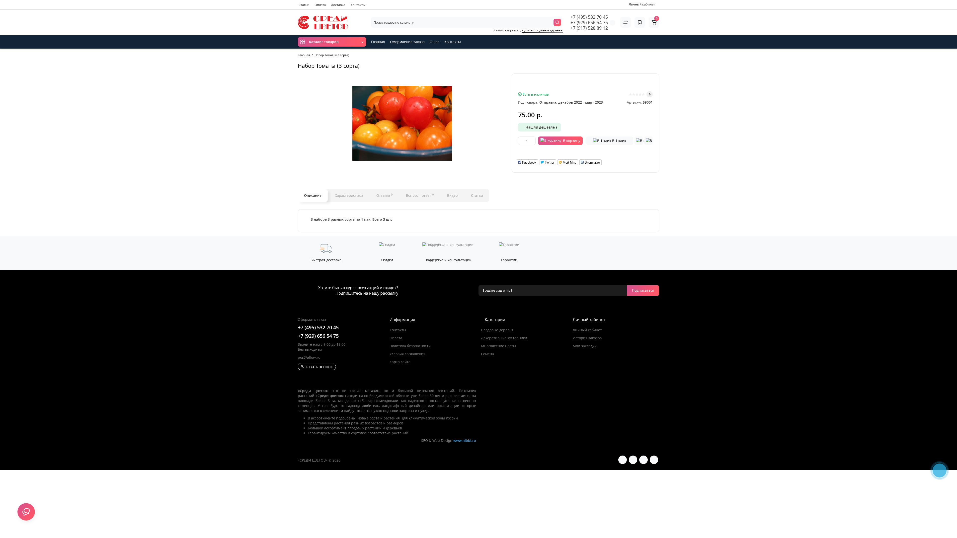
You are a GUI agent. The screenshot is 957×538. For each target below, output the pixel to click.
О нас (434, 41)
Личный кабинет (587, 330)
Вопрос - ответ (420, 195)
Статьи (304, 4)
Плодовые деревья (497, 330)
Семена (487, 353)
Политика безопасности (410, 345)
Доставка (338, 4)
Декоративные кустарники (504, 338)
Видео (452, 195)
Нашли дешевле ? (541, 127)
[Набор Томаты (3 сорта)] (402, 123)
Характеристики (349, 195)
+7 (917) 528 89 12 (589, 28)
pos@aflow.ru (309, 357)
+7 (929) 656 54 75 (589, 22)
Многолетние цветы (498, 345)
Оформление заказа (407, 41)
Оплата (320, 4)
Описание (312, 195)
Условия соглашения (407, 353)
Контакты (357, 4)
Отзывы (384, 195)
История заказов (587, 338)
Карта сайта (400, 361)
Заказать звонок (317, 366)
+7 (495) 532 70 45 (589, 17)
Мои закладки (585, 345)
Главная (378, 41)
